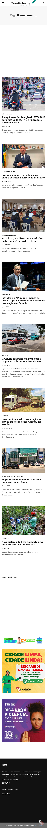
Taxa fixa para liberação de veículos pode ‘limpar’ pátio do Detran (22, 239)
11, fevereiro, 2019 (7, 428)
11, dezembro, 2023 (7, 244)
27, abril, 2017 (5, 548)
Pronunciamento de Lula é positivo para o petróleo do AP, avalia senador (23, 176)
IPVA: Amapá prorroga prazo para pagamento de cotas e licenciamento (23, 360)
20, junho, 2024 (6, 181)
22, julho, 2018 (6, 486)
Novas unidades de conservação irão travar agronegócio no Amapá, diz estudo (22, 421)
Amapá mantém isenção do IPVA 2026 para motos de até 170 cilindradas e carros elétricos (23, 120)
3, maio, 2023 (5, 307)
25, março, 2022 (6, 365)
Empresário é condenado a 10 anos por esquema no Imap (21, 481)
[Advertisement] (23, 52)
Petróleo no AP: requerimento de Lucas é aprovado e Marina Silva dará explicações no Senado (23, 300)
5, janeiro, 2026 (6, 126)
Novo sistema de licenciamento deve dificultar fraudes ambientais (22, 543)
